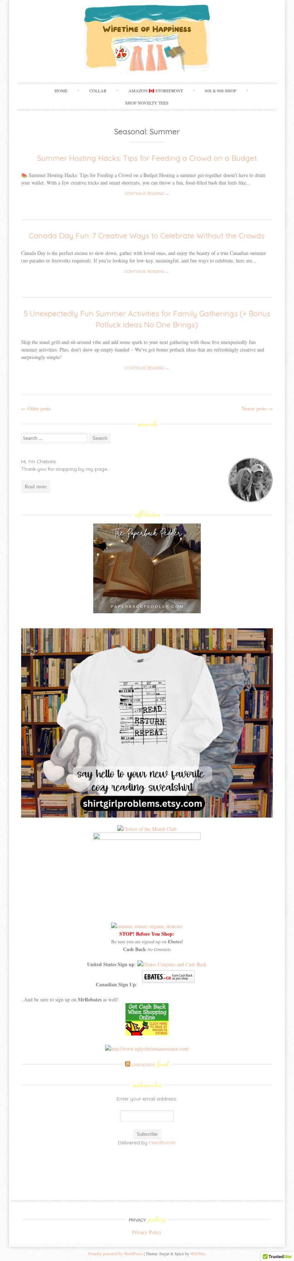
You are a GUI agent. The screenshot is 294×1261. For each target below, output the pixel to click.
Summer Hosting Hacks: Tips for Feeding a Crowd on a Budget (147, 158)
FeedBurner (162, 1142)
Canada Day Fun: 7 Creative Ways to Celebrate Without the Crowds (147, 235)
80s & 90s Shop (220, 90)
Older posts (36, 408)
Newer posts (257, 408)
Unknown (150, 1064)
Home (60, 90)
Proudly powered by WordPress (115, 1253)
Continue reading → (147, 193)
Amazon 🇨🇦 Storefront (155, 90)
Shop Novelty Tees (147, 103)
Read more (36, 486)
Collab (97, 90)
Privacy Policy (147, 1232)
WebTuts (197, 1253)
